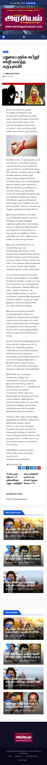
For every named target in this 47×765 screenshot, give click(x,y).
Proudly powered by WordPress (16, 751)
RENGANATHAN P (12, 74)
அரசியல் (6, 51)
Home (10, 756)
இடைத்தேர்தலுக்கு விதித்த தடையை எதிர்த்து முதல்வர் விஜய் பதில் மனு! (20, 584)
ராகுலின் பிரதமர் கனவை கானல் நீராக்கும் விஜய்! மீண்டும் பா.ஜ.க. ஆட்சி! (23, 558)
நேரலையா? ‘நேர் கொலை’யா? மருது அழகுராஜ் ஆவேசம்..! (22, 705)
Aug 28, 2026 (13, 636)
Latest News (23, 760)
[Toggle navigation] (23, 37)
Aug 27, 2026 (13, 710)
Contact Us (18, 756)
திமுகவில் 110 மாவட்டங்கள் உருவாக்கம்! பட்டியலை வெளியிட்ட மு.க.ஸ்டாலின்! (23, 531)
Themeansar (23, 753)
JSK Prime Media (32, 756)
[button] (43, 37)
